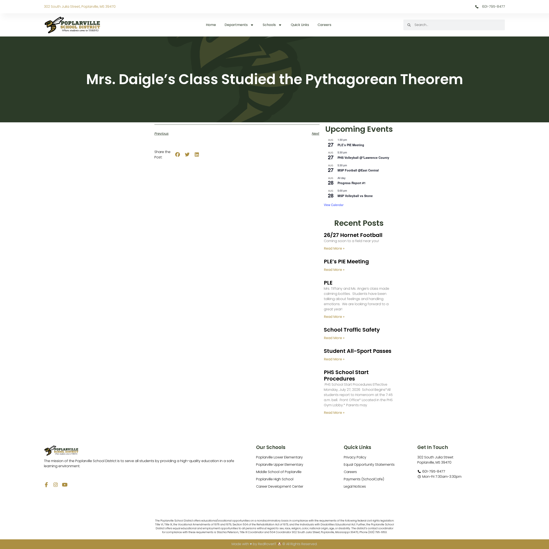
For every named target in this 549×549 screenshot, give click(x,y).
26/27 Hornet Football (353, 235)
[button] (177, 154)
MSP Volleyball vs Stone (355, 196)
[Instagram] (55, 484)
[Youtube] (64, 484)
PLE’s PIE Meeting (351, 145)
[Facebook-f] (46, 484)
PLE (328, 283)
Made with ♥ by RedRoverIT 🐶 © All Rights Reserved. (274, 543)
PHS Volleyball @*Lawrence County (363, 157)
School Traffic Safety (352, 330)
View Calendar (334, 205)
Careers (324, 24)
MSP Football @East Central (358, 170)
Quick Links (300, 24)
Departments (236, 24)
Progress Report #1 (352, 183)
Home (211, 24)
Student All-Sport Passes (357, 351)
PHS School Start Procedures (346, 375)
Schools (269, 24)
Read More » (334, 248)
